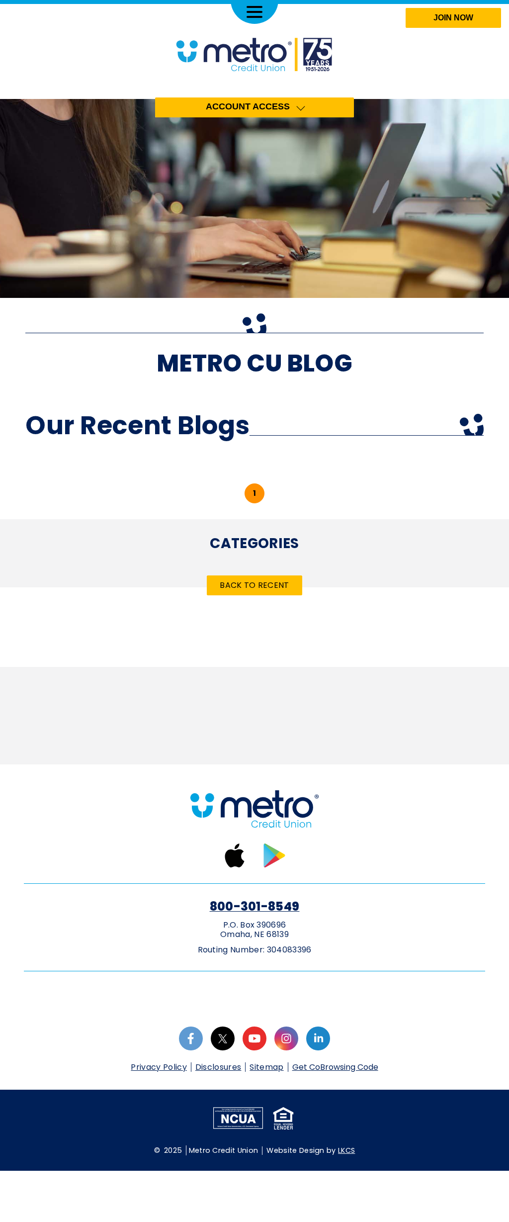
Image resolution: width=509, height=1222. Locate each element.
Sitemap (266, 1067)
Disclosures (218, 1067)
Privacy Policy (158, 1067)
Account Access (248, 106)
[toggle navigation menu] (254, 12)
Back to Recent (254, 585)
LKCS (346, 1150)
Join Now (453, 17)
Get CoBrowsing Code (335, 1067)
